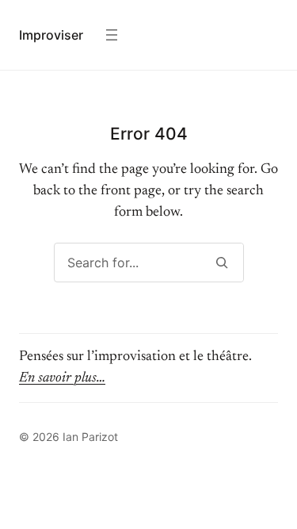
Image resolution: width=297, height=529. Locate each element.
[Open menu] (111, 34)
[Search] (222, 262)
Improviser (51, 35)
